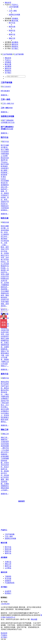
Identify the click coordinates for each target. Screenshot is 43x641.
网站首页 (8, 2)
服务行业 (4, 374)
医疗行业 (4, 137)
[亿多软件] (12, 54)
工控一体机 (5, 99)
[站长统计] (3, 639)
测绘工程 (4, 430)
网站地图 (34, 619)
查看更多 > (4, 95)
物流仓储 (4, 218)
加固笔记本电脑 (7, 116)
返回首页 (21, 501)
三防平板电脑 (6, 82)
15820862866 (5, 604)
